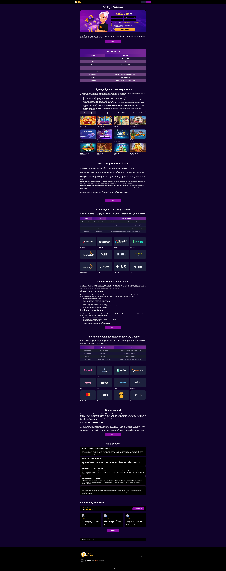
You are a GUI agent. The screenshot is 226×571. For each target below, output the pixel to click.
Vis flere (113, 530)
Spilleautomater (136, 112)
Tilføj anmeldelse (138, 508)
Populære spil (87, 112)
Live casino (103, 112)
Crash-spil (120, 112)
